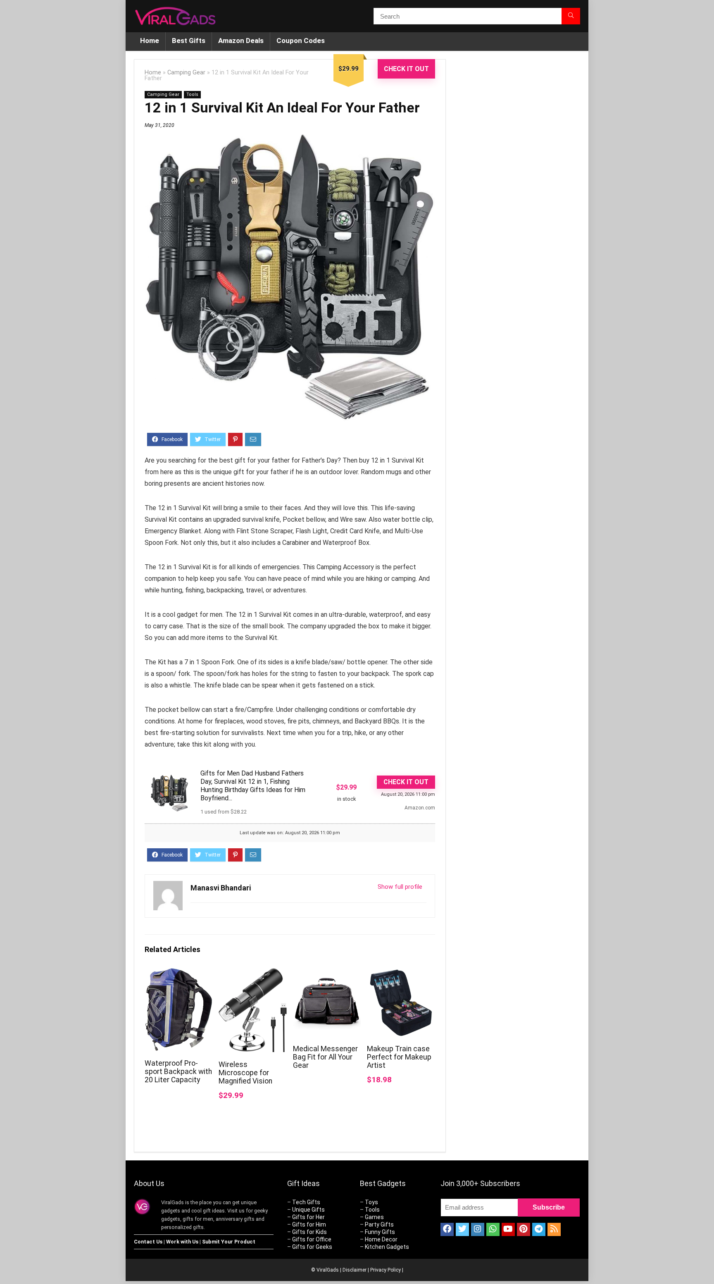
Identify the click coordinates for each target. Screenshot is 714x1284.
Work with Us (182, 1242)
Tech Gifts (306, 1202)
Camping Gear (186, 72)
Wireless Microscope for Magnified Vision (245, 1072)
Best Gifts (188, 40)
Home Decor (381, 1239)
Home (149, 40)
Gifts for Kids (309, 1232)
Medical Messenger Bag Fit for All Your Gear (325, 1057)
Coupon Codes (300, 40)
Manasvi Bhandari (220, 887)
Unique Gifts (308, 1209)
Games (374, 1217)
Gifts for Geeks (312, 1246)
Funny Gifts (380, 1232)
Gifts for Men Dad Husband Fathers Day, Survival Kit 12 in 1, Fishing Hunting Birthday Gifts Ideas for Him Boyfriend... (252, 785)
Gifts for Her (308, 1217)
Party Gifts (379, 1224)
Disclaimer (355, 1270)
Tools (192, 94)
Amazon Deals (241, 40)
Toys (371, 1202)
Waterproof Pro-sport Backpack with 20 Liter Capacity (178, 1071)
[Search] (571, 16)
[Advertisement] (518, 198)
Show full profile (400, 886)
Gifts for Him (309, 1224)
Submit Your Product (228, 1242)
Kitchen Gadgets (387, 1246)
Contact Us (148, 1242)
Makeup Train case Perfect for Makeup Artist (399, 1057)
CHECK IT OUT (406, 69)
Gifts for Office (311, 1239)
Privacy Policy (385, 1270)
